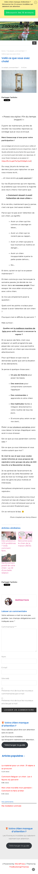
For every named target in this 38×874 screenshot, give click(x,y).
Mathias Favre (22, 600)
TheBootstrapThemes (19, 867)
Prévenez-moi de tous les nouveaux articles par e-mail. (17, 702)
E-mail (4, 668)
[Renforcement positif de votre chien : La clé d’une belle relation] (9, 558)
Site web (5, 678)
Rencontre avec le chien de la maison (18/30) (25, 543)
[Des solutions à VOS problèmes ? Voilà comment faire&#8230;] (9, 535)
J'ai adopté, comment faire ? (10, 67)
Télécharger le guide (14, 745)
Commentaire (9, 627)
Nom (4, 657)
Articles (24, 67)
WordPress (20, 864)
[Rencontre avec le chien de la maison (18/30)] (25, 535)
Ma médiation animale (11, 806)
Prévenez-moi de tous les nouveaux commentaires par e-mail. (17, 692)
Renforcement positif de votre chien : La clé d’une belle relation (8, 568)
